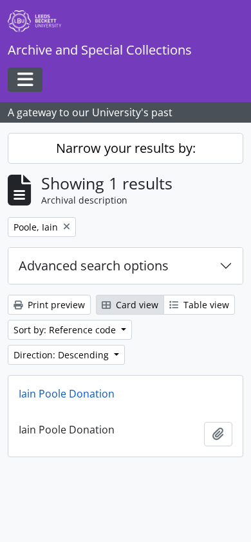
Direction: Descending (62, 355)
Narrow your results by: (126, 148)
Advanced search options (94, 265)
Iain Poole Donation (67, 394)
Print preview (55, 305)
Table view (205, 305)
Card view (135, 305)
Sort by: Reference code (66, 330)
